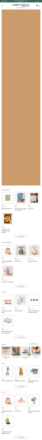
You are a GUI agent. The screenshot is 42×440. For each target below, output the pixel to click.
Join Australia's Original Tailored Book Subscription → (21, 1)
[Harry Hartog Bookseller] (21, 6)
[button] (2, 6)
